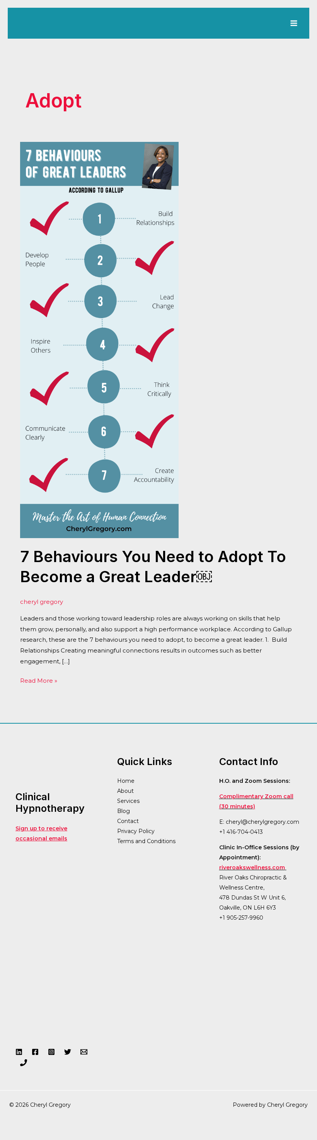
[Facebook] (35, 1051)
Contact (128, 821)
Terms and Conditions (146, 841)
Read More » (38, 679)
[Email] (83, 1051)
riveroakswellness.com (252, 867)
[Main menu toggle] (294, 23)
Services (128, 800)
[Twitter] (67, 1051)
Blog (123, 811)
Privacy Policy (136, 831)
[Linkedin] (18, 1051)
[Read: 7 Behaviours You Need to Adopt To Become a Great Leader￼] (99, 339)
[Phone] (23, 1062)
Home (126, 780)
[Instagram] (51, 1051)
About (125, 790)
